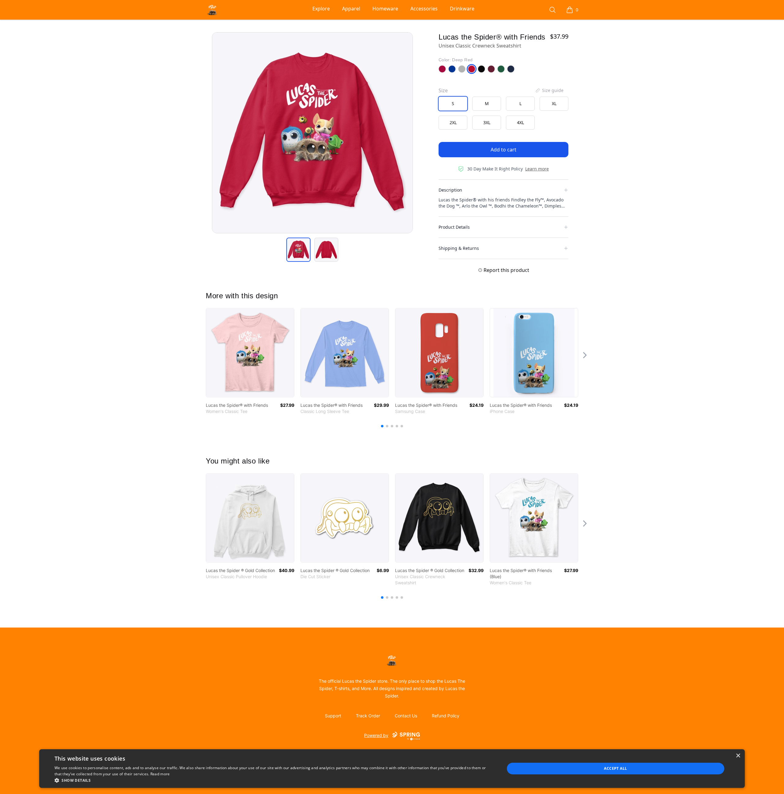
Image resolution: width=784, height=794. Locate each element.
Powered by (376, 735)
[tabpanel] (312, 132)
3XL (486, 122)
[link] (250, 352)
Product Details (454, 227)
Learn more (537, 169)
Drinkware (462, 8)
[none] (549, 90)
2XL (453, 122)
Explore (321, 8)
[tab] (298, 249)
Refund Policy (445, 715)
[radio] (453, 104)
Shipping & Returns (459, 248)
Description (450, 190)
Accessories (424, 8)
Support (333, 715)
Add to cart (503, 149)
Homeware (385, 8)
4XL (520, 122)
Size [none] (443, 90)
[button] (273, 780)
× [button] (738, 756)
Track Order (368, 715)
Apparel (351, 8)
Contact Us (406, 715)
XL (554, 103)
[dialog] (392, 768)
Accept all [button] (615, 768)
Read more (160, 774)
